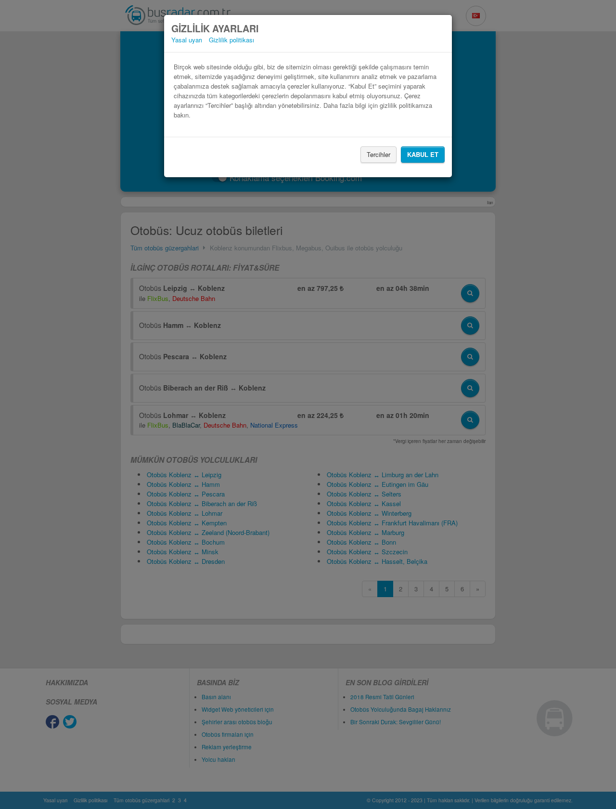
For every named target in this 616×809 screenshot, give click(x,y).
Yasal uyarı (186, 39)
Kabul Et (422, 154)
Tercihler (378, 154)
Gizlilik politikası (231, 39)
